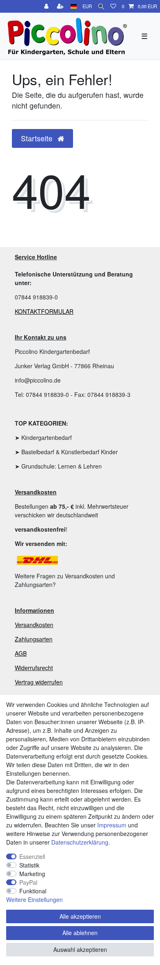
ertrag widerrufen (40, 682)
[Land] (74, 6)
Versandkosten (34, 625)
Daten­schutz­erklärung (79, 842)
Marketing (32, 874)
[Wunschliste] (113, 6)
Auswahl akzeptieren (80, 949)
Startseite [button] (38, 138)
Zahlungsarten (34, 639)
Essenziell (32, 856)
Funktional (32, 891)
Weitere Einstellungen (34, 899)
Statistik (29, 865)
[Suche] (101, 6)
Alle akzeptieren (80, 916)
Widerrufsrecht (34, 668)
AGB (21, 653)
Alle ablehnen (80, 933)
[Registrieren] (61, 6)
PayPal (28, 882)
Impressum (111, 825)
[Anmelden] (47, 6)
